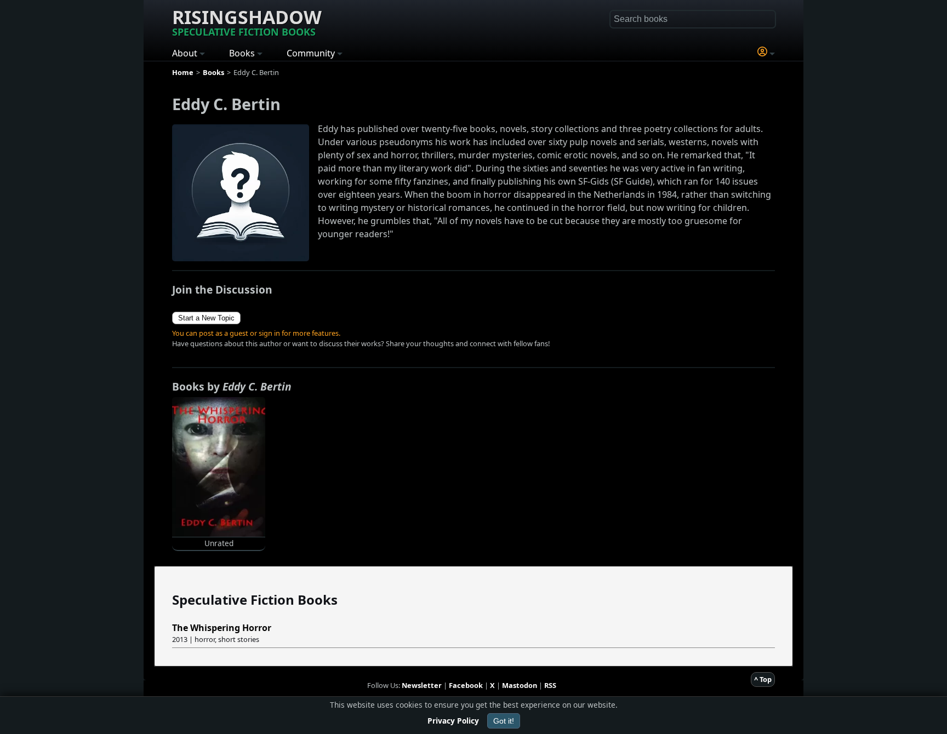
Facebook (466, 685)
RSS (550, 685)
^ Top (763, 679)
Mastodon (519, 685)
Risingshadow (247, 21)
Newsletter (422, 685)
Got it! (503, 720)
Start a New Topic (206, 318)
